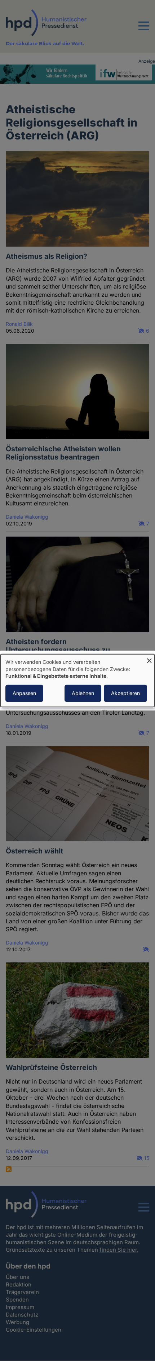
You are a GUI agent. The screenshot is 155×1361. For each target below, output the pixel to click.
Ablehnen (83, 693)
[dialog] (77, 680)
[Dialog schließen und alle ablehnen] (149, 658)
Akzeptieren (125, 693)
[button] (143, 30)
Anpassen (24, 693)
